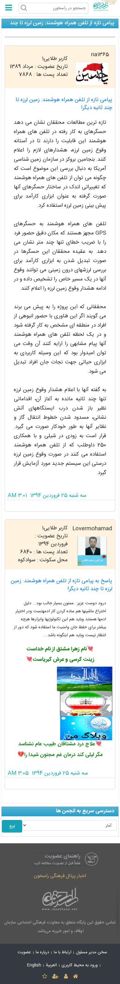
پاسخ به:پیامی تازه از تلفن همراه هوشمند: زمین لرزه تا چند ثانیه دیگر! (61, 585)
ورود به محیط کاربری (80, 965)
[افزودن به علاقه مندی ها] (44, 977)
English (34, 965)
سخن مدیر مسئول (91, 952)
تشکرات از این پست (60, 505)
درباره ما (42, 952)
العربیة (51, 965)
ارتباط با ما (62, 952)
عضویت (24, 952)
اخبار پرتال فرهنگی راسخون (60, 876)
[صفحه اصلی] (75, 977)
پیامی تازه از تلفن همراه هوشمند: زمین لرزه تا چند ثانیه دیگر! (64, 104)
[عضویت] (55, 977)
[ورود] (65, 977)
